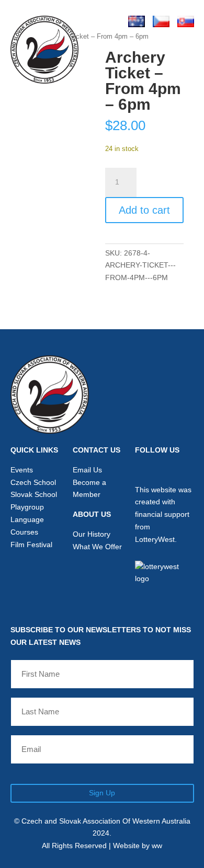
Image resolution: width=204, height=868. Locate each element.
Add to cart (144, 210)
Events (21, 470)
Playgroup (27, 507)
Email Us (87, 470)
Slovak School (33, 494)
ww (157, 845)
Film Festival (31, 544)
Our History (91, 534)
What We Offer (97, 546)
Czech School (33, 482)
